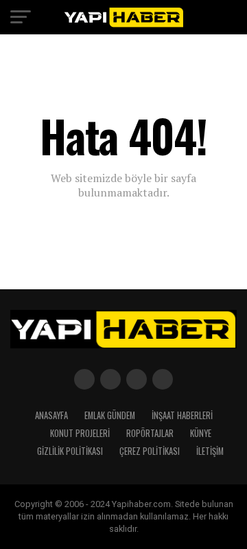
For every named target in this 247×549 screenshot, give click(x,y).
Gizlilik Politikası (70, 451)
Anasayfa (51, 415)
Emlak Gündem (109, 415)
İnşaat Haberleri (182, 415)
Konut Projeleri (80, 433)
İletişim (210, 451)
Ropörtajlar (150, 433)
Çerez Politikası (149, 451)
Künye (200, 433)
